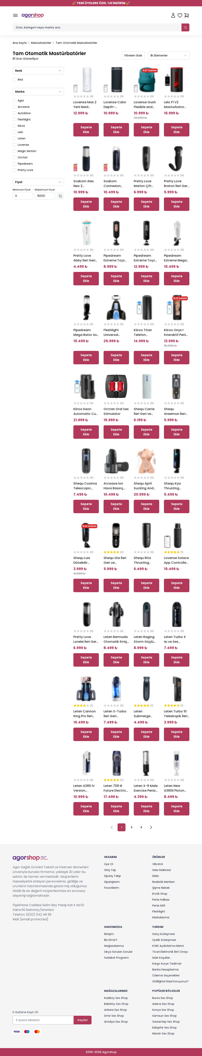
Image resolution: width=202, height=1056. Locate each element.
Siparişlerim (112, 882)
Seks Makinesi (161, 870)
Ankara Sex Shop (115, 1010)
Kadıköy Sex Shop (116, 998)
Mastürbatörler (41, 43)
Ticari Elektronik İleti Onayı (170, 952)
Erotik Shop (159, 894)
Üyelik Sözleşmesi (164, 940)
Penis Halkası (160, 900)
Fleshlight (158, 911)
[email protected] (34, 919)
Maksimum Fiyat (45, 189)
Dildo (155, 876)
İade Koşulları (161, 958)
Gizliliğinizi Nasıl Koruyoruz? (170, 981)
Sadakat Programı (116, 958)
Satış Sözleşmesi (163, 934)
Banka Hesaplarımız (165, 969)
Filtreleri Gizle (133, 55)
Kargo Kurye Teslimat (166, 964)
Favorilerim (111, 888)
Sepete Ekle (86, 129)
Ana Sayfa (20, 43)
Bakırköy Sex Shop (116, 1004)
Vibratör (157, 864)
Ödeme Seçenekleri (166, 975)
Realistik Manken (163, 882)
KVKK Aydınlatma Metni (168, 946)
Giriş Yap (110, 870)
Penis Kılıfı (158, 906)
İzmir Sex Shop (114, 1016)
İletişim (109, 934)
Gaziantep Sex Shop (166, 1022)
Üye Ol (108, 864)
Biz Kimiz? (110, 940)
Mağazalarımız (114, 946)
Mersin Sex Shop (163, 1033)
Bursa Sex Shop (162, 998)
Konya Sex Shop (163, 1010)
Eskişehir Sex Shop (164, 1028)
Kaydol (83, 1020)
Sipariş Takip (112, 876)
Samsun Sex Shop (164, 1016)
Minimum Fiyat (21, 189)
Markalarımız (160, 917)
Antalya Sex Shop (116, 1022)
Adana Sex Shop (163, 1004)
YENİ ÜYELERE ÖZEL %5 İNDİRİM (101, 3)
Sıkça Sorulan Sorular (118, 952)
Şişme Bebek (161, 888)
